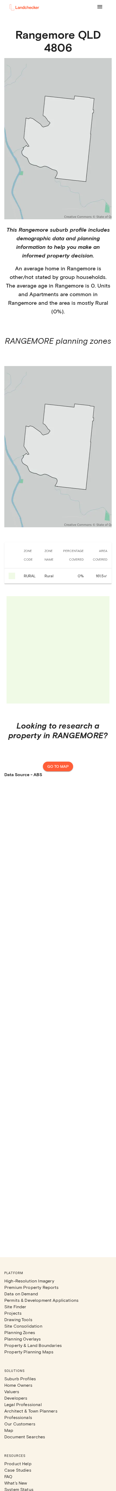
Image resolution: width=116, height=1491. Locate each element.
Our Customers (19, 1423)
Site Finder (15, 1306)
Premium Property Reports (31, 1287)
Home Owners (18, 1385)
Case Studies (17, 1469)
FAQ (8, 1476)
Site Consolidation (23, 1325)
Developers (16, 1397)
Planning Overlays (22, 1338)
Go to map (58, 766)
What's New (15, 1482)
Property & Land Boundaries (33, 1345)
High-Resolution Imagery (29, 1280)
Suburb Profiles (20, 1378)
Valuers (11, 1391)
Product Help (18, 1463)
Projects (13, 1313)
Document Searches (24, 1436)
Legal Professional (23, 1404)
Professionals (18, 1417)
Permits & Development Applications (41, 1300)
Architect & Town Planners (30, 1410)
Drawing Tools (18, 1319)
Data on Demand (21, 1293)
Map (8, 1430)
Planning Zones (19, 1332)
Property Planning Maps (28, 1351)
